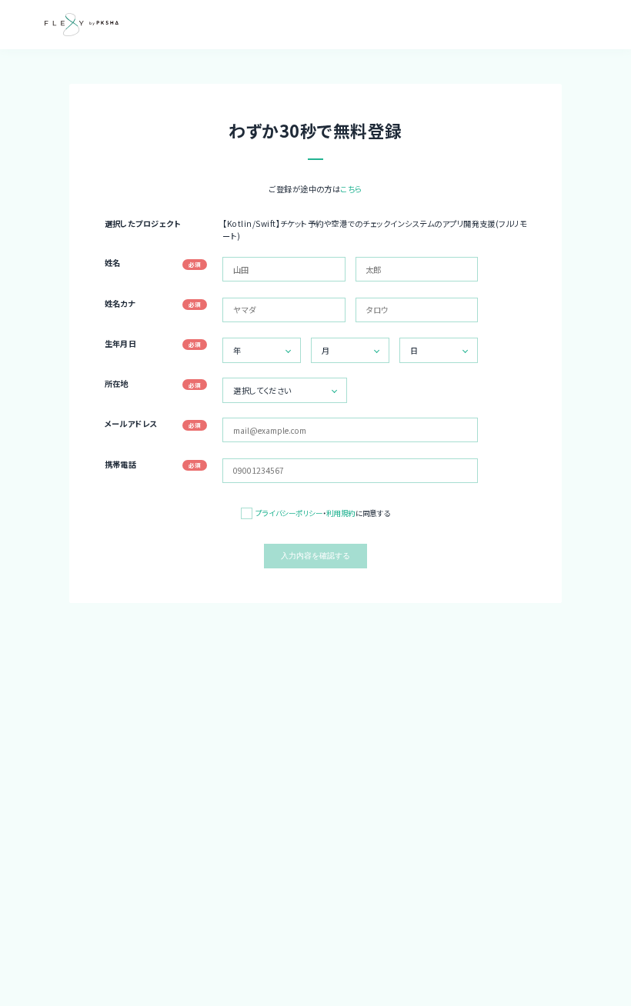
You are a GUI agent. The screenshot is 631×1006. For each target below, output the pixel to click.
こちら (351, 189)
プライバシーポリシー (288, 513)
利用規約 (341, 513)
